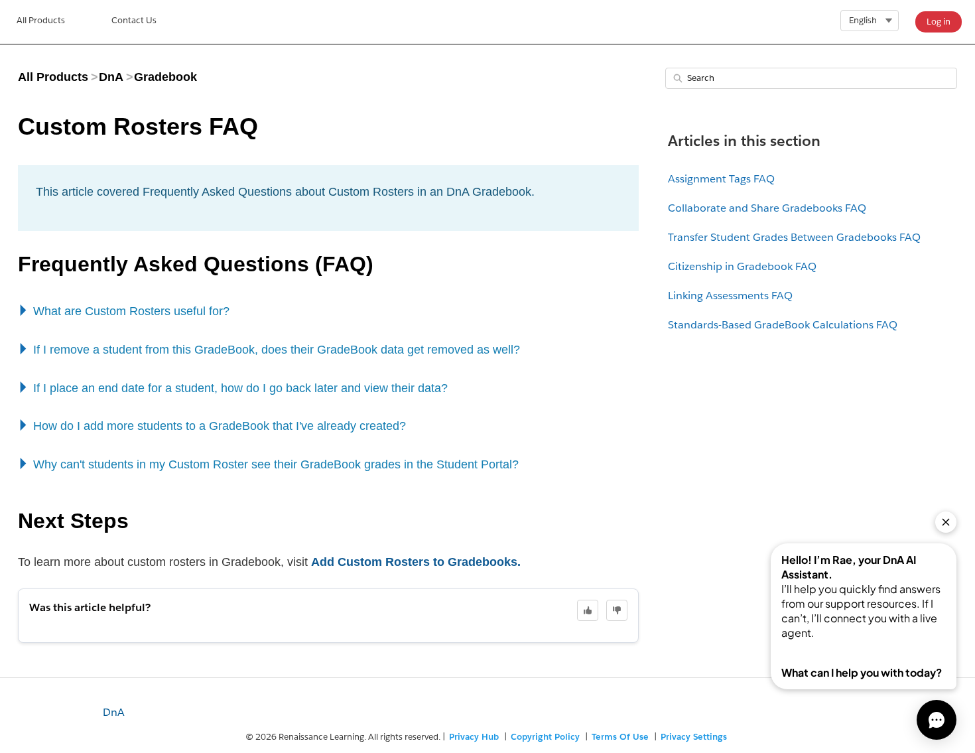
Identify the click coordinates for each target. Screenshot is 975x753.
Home (40, 22)
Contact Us (134, 20)
